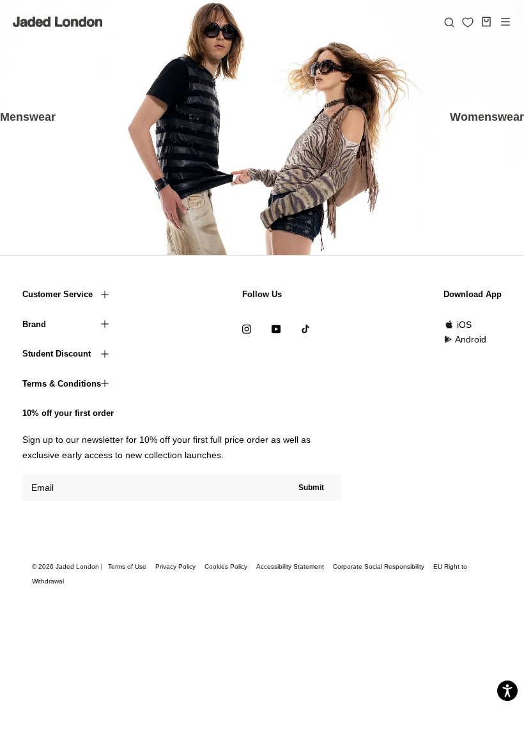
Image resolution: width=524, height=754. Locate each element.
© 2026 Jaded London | (68, 566)
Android (470, 339)
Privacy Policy (175, 566)
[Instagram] (246, 328)
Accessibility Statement (290, 566)
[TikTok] (305, 328)
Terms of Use (127, 566)
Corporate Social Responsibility (378, 566)
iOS (464, 324)
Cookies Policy (225, 566)
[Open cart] (486, 21)
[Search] (449, 21)
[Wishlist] (468, 22)
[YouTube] (276, 328)
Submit (311, 487)
